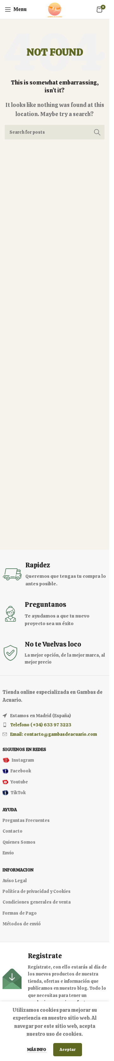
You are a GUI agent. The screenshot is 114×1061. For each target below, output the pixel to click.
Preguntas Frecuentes (26, 820)
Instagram (23, 760)
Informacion (18, 870)
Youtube (19, 782)
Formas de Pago (20, 913)
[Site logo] (55, 9)
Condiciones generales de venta (37, 902)
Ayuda (10, 809)
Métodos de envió (22, 924)
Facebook (20, 771)
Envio (8, 853)
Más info (37, 1049)
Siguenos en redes (24, 749)
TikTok (18, 792)
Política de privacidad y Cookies (37, 891)
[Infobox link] (55, 574)
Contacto (12, 831)
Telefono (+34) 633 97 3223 (40, 725)
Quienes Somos (19, 842)
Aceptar (68, 1049)
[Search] (97, 132)
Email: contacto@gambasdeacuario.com (53, 734)
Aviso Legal (15, 880)
